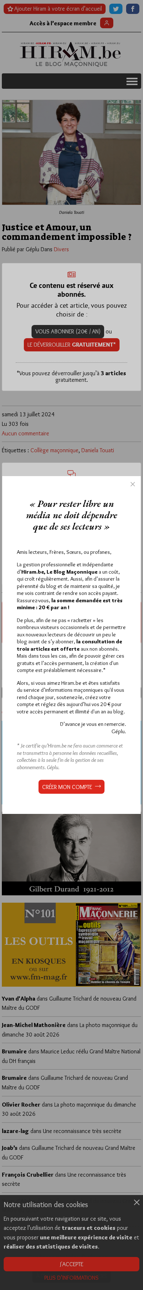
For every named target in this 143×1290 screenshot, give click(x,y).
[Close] (133, 484)
